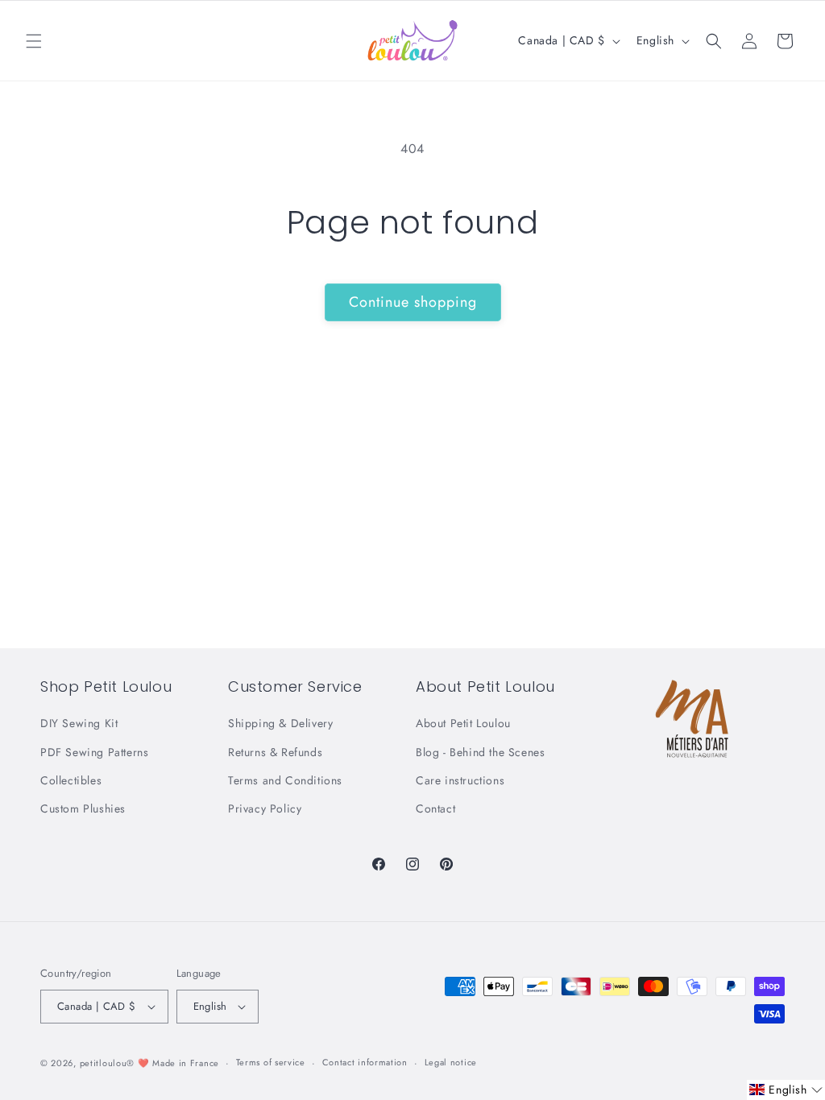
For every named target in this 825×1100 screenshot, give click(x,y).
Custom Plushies (83, 808)
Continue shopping (413, 302)
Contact (435, 808)
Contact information (365, 1062)
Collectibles (71, 780)
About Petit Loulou (463, 723)
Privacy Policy (264, 808)
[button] (34, 41)
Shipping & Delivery (280, 723)
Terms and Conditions (285, 780)
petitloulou (103, 1063)
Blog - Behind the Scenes (480, 752)
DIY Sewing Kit (79, 723)
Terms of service (270, 1062)
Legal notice (451, 1062)
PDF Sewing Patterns (94, 752)
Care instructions (460, 780)
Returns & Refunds (275, 752)
